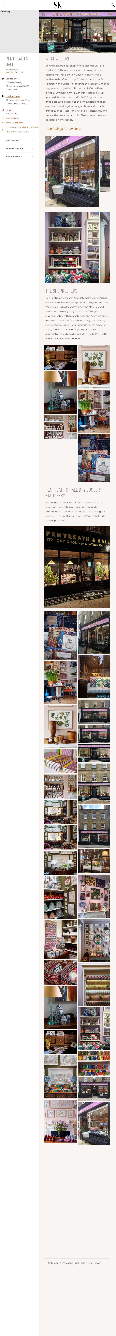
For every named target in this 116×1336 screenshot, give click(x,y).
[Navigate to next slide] (108, 171)
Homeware (12, 69)
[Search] (113, 5)
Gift (22, 72)
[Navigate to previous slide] (46, 171)
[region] (19, 31)
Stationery (13, 72)
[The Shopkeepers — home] (58, 5)
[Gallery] (77, 171)
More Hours (12, 113)
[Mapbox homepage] (2, 51)
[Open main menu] (3, 5)
